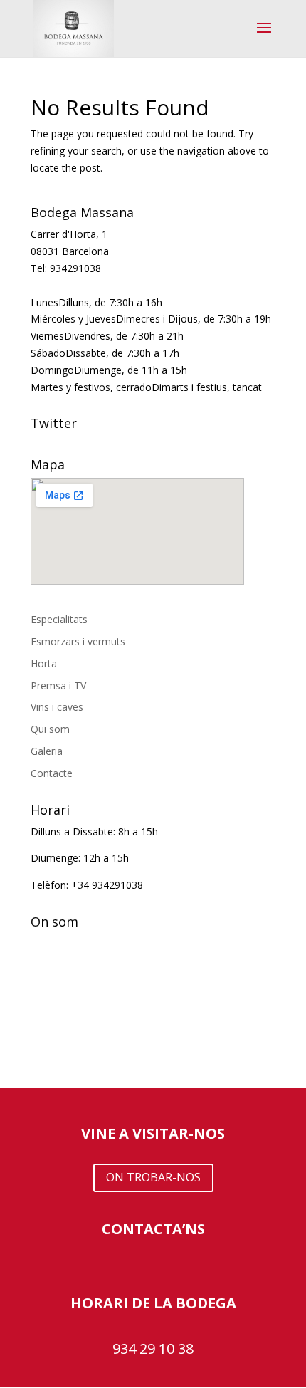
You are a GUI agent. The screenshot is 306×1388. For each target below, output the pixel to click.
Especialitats (59, 619)
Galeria (47, 751)
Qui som (50, 729)
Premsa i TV (58, 685)
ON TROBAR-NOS (153, 1177)
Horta (44, 663)
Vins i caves (57, 707)
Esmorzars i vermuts (78, 641)
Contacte (52, 773)
